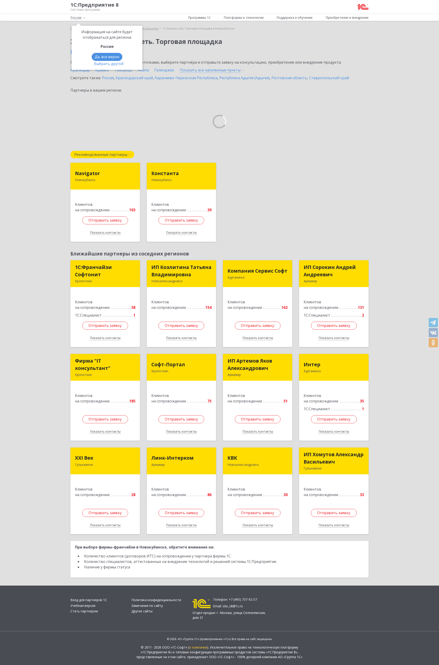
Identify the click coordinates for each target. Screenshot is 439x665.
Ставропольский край (329, 77)
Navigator (87, 173)
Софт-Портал (168, 364)
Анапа (143, 70)
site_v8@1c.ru (233, 606)
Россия (108, 77)
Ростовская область (289, 77)
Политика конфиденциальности (156, 600)
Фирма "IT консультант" (92, 364)
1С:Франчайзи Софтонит (93, 271)
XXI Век (84, 458)
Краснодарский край (134, 77)
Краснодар (80, 70)
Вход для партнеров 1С (88, 600)
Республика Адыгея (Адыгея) (244, 77)
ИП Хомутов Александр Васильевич (334, 458)
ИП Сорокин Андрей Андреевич (330, 271)
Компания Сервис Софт (257, 271)
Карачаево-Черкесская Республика (186, 77)
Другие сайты (142, 611)
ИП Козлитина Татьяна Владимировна (181, 271)
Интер (312, 364)
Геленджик (164, 70)
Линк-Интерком (172, 458)
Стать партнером (84, 611)
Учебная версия (82, 605)
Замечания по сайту (147, 605)
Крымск (102, 70)
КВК (232, 458)
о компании (198, 647)
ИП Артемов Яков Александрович (250, 364)
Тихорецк (123, 70)
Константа (165, 173)
